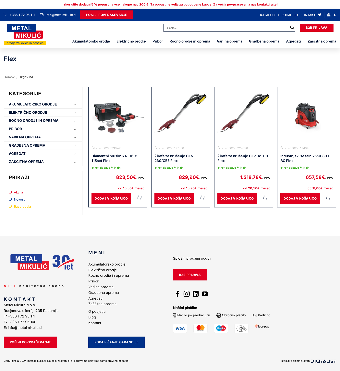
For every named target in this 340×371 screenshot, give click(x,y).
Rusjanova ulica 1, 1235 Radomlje (32, 311)
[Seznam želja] (319, 15)
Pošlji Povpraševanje (106, 15)
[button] (328, 15)
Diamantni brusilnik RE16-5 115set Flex (114, 158)
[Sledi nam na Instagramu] (187, 294)
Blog (92, 317)
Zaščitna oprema (322, 41)
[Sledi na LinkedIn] (196, 294)
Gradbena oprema (264, 41)
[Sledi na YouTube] (205, 294)
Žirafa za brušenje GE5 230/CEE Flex (173, 158)
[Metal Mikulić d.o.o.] (25, 34)
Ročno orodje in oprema (190, 41)
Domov (9, 77)
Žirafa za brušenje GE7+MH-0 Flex (242, 158)
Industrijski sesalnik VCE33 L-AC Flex (305, 158)
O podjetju (288, 15)
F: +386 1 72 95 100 (20, 322)
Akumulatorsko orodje (91, 41)
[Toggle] (75, 104)
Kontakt (308, 15)
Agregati (293, 41)
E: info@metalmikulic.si (23, 328)
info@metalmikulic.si (60, 15)
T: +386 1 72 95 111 (20, 316)
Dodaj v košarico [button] (111, 198)
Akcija (18, 192)
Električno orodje (131, 41)
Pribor (157, 41)
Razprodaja (22, 206)
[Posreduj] (292, 28)
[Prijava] (334, 15)
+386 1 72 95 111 (22, 15)
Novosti (19, 199)
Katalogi (267, 15)
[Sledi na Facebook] (178, 294)
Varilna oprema (229, 41)
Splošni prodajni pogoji (192, 258)
